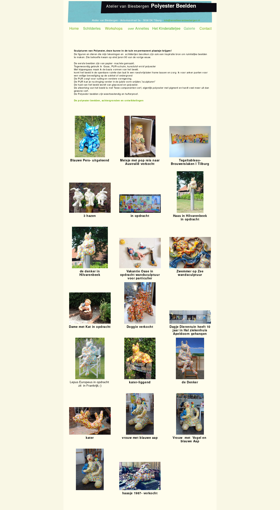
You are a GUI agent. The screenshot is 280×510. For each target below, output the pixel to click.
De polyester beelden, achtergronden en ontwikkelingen (109, 100)
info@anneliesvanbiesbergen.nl (182, 20)
